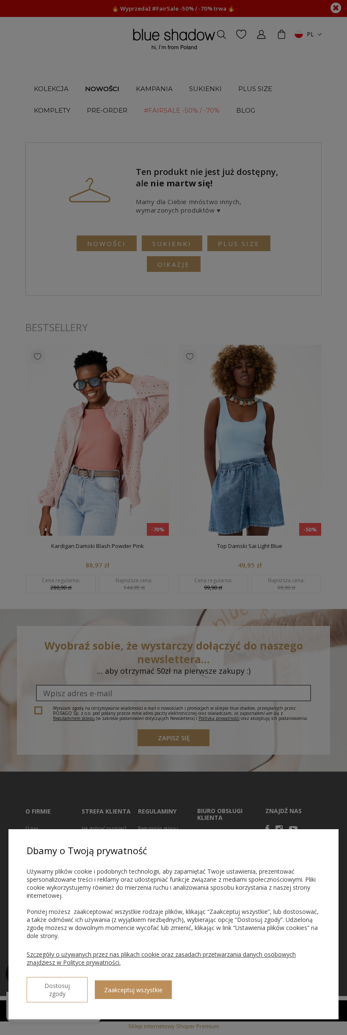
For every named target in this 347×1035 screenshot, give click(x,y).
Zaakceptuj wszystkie (133, 990)
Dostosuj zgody (57, 990)
